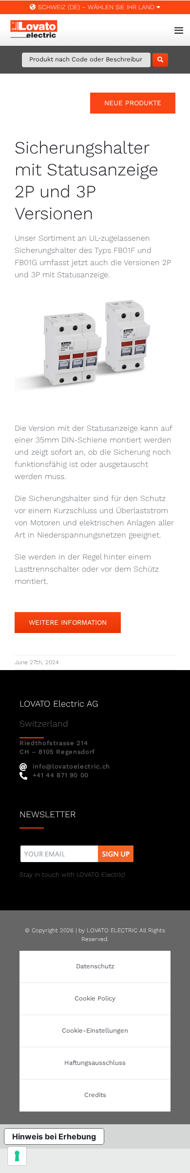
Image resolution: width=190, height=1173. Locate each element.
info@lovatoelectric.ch (71, 766)
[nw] (77, 846)
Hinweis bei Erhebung (54, 1136)
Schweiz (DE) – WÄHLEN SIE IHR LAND (96, 7)
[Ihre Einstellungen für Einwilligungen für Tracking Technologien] (17, 1156)
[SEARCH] (160, 60)
